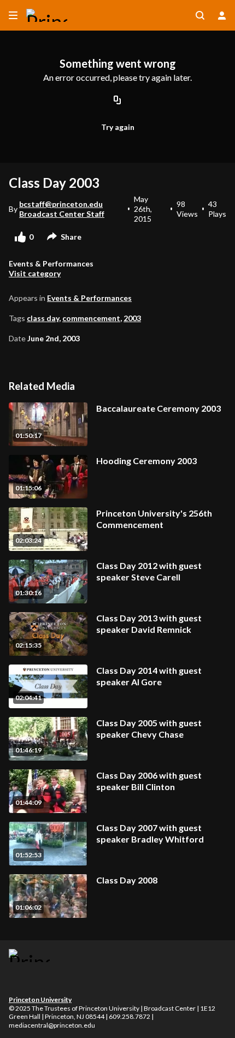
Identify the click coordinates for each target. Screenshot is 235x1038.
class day (43, 318)
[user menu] (222, 15)
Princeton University (40, 999)
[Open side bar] (13, 15)
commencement (91, 318)
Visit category (35, 273)
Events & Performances (89, 297)
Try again (117, 127)
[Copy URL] (117, 101)
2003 (132, 318)
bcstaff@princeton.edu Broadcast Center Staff (61, 208)
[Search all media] (200, 15)
